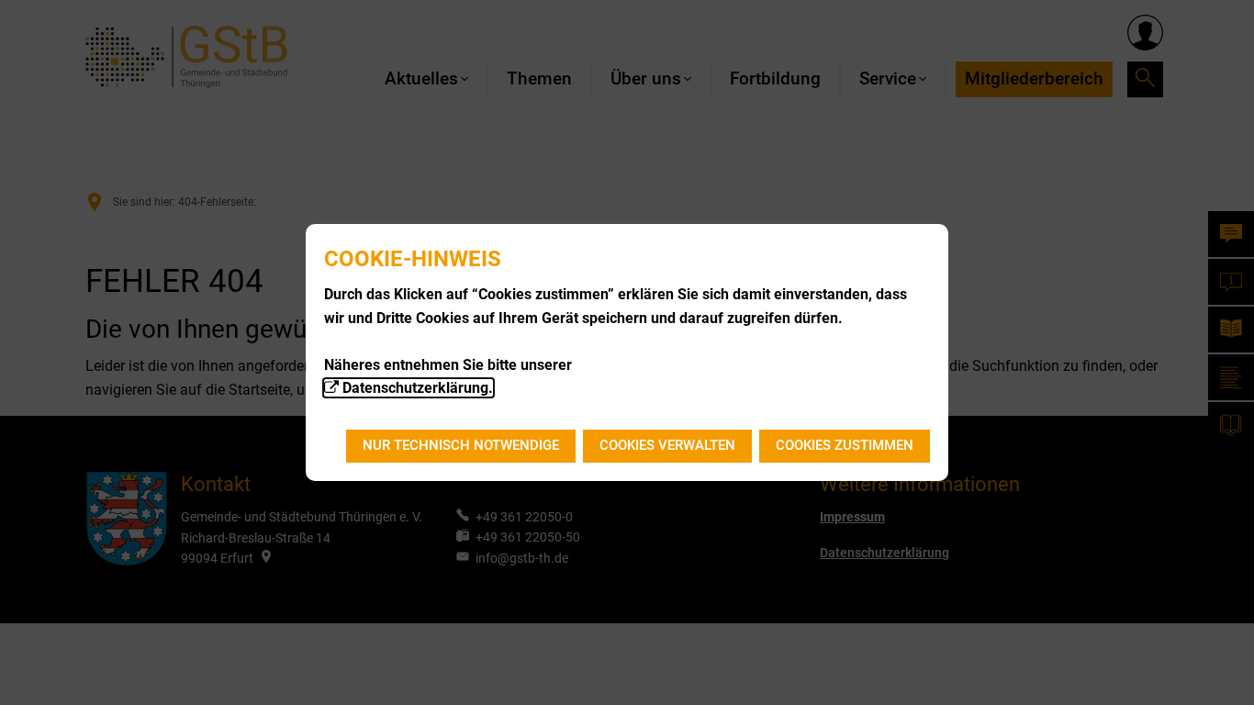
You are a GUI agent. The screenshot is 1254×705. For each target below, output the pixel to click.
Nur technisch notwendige (461, 445)
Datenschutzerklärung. (417, 388)
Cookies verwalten (667, 445)
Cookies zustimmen (844, 445)
